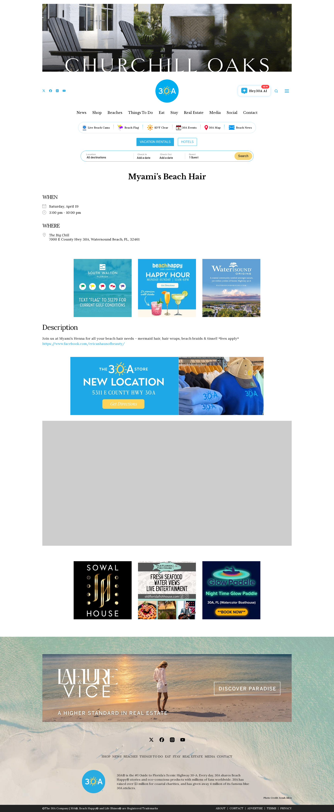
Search (243, 156)
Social (232, 113)
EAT (168, 756)
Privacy (286, 808)
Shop (97, 113)
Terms (271, 808)
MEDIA (210, 756)
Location (91, 154)
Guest (192, 154)
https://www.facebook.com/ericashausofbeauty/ (83, 343)
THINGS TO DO (151, 756)
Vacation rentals (155, 141)
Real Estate (194, 113)
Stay (174, 113)
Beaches (114, 113)
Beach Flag (131, 127)
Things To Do (140, 113)
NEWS (117, 756)
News (81, 113)
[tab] (155, 142)
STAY (177, 756)
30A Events (189, 127)
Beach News (244, 127)
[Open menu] (287, 91)
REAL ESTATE (192, 756)
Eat (161, 113)
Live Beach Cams (99, 127)
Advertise (255, 808)
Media (215, 113)
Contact (250, 113)
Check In (142, 154)
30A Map (215, 127)
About (221, 808)
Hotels (187, 141)
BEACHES (131, 756)
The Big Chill (59, 235)
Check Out (166, 154)
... (148, 157)
